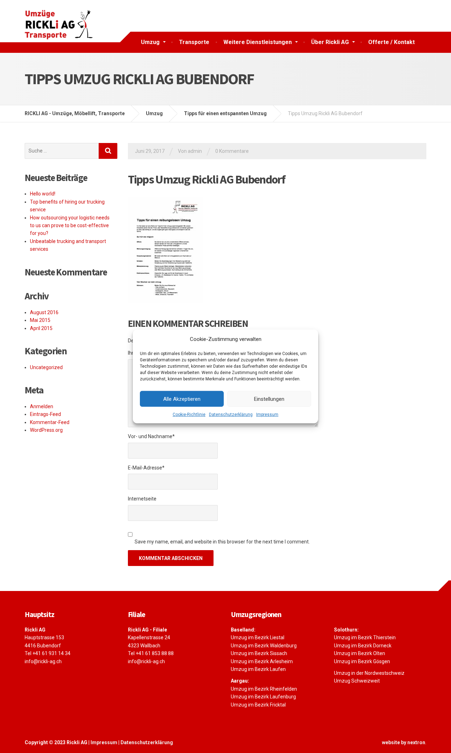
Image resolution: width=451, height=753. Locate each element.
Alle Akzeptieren (181, 399)
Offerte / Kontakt (391, 42)
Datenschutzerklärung (231, 414)
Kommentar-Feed (49, 422)
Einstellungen (269, 399)
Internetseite (142, 499)
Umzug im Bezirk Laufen (258, 669)
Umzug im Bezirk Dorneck (362, 645)
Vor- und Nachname (151, 436)
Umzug (150, 42)
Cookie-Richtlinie (189, 414)
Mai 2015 (40, 320)
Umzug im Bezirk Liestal (257, 637)
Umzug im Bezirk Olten (359, 653)
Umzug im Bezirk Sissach (259, 653)
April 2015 (41, 328)
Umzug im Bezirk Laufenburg (263, 696)
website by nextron (403, 742)
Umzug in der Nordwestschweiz (369, 673)
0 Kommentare (232, 151)
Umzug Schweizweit (357, 681)
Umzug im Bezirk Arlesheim (262, 661)
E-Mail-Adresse (146, 468)
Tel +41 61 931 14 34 (47, 653)
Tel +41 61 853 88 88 (151, 653)
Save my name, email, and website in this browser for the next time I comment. (222, 541)
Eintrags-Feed (45, 414)
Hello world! (42, 194)
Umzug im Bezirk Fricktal (258, 705)
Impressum (267, 414)
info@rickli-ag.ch (43, 661)
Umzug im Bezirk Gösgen (362, 661)
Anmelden (41, 406)
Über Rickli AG (330, 42)
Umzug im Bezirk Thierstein (365, 637)
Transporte (194, 42)
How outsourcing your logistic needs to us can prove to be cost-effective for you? (70, 225)
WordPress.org (46, 430)
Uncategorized (46, 367)
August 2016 (44, 312)
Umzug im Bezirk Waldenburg (264, 645)
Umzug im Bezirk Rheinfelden (264, 689)
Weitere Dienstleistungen (257, 42)
